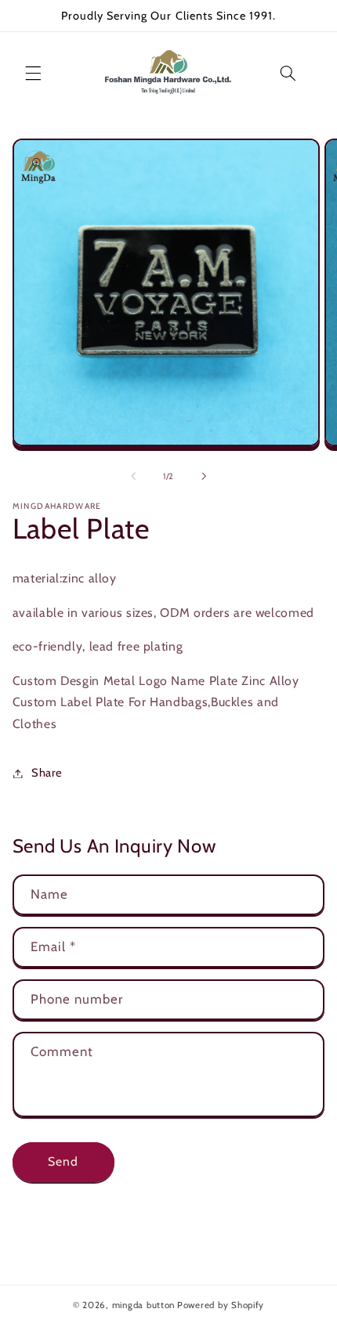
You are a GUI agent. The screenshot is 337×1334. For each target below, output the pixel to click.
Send (63, 1161)
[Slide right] (204, 476)
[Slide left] (133, 476)
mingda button (144, 1305)
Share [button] (47, 773)
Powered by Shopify (220, 1305)
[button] (33, 73)
